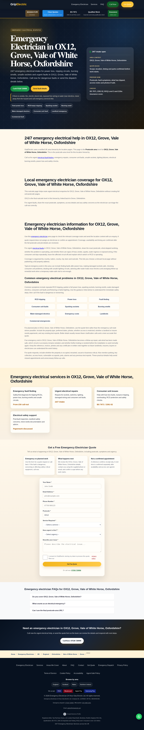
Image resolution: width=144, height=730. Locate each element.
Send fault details (40, 89)
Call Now (112, 4)
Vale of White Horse (70, 654)
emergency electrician (39, 236)
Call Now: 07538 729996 (72, 641)
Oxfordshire (56, 654)
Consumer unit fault (41, 111)
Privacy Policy (122, 665)
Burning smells (104, 307)
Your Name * (47, 482)
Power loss (72, 299)
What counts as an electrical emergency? (48, 604)
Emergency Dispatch (106, 665)
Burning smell (66, 105)
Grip (18, 4)
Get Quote (127, 4)
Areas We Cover (52, 665)
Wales (74, 684)
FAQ (102, 4)
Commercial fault (18, 117)
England (46, 654)
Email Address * (48, 492)
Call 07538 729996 (20, 89)
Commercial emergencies (40, 321)
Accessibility (78, 673)
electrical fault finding (46, 157)
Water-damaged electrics (21, 111)
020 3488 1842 (86, 703)
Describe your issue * (50, 540)
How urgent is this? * (50, 530)
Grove (82, 654)
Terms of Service (50, 673)
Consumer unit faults (40, 307)
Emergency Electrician (79, 4)
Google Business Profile (72, 714)
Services (94, 4)
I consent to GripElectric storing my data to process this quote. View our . (74, 557)
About (64, 665)
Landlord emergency (59, 111)
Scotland (65, 684)
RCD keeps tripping (35, 105)
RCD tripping (40, 299)
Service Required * (49, 520)
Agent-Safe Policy (93, 673)
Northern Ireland (85, 684)
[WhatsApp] (139, 716)
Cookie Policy (65, 673)
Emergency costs (72, 314)
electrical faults (38, 248)
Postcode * (47, 511)
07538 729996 (76, 570)
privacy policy (94, 557)
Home (13, 654)
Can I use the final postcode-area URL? (48, 610)
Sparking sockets (72, 307)
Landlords (104, 314)
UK (38, 654)
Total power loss (18, 105)
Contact (81, 665)
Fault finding (104, 299)
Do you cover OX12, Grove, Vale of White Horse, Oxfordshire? (56, 597)
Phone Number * (48, 501)
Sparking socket (51, 105)
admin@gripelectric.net (74, 708)
